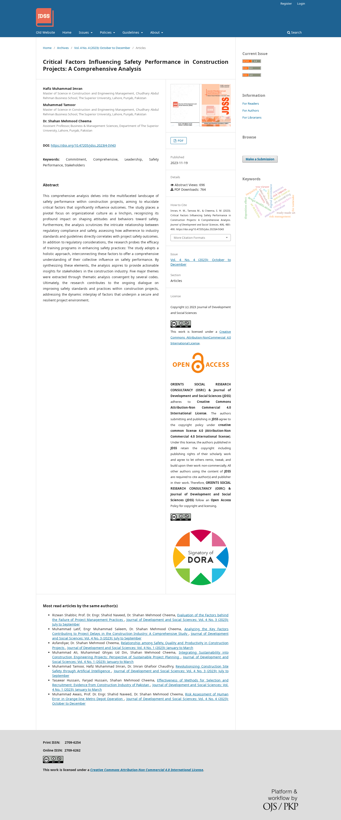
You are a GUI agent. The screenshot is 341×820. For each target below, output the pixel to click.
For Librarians (251, 117)
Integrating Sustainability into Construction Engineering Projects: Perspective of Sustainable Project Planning (140, 654)
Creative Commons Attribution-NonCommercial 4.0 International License (200, 337)
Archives (63, 48)
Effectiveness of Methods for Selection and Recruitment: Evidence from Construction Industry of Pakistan (140, 682)
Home (66, 32)
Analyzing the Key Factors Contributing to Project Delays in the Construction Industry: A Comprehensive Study (140, 631)
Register (286, 3)
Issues (84, 32)
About (155, 32)
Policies (106, 32)
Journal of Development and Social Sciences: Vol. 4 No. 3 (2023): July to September (140, 635)
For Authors (250, 110)
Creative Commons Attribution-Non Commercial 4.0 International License (146, 770)
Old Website (45, 32)
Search (296, 32)
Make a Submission (260, 159)
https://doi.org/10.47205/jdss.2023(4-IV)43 (83, 145)
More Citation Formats (189, 238)
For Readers (250, 103)
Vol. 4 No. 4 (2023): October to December (102, 48)
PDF (180, 141)
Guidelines (131, 32)
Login (301, 3)
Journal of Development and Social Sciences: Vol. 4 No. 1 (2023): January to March (130, 648)
